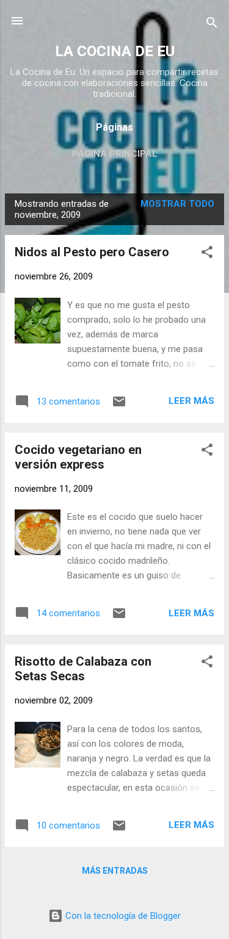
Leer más (191, 400)
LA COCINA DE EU (115, 51)
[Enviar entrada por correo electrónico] (119, 405)
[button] (207, 254)
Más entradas (115, 871)
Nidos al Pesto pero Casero (92, 252)
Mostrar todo (177, 203)
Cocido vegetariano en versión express (78, 457)
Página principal (115, 153)
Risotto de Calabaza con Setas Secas (83, 668)
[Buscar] (212, 24)
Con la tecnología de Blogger (122, 915)
